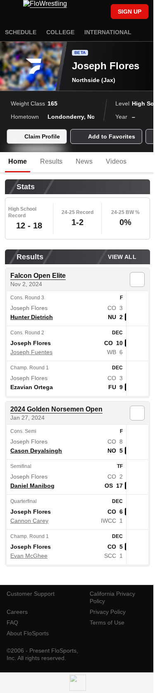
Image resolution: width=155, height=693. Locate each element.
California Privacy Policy (112, 597)
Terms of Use (107, 622)
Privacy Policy (108, 611)
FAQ (12, 622)
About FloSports (28, 633)
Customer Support (31, 593)
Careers (17, 611)
